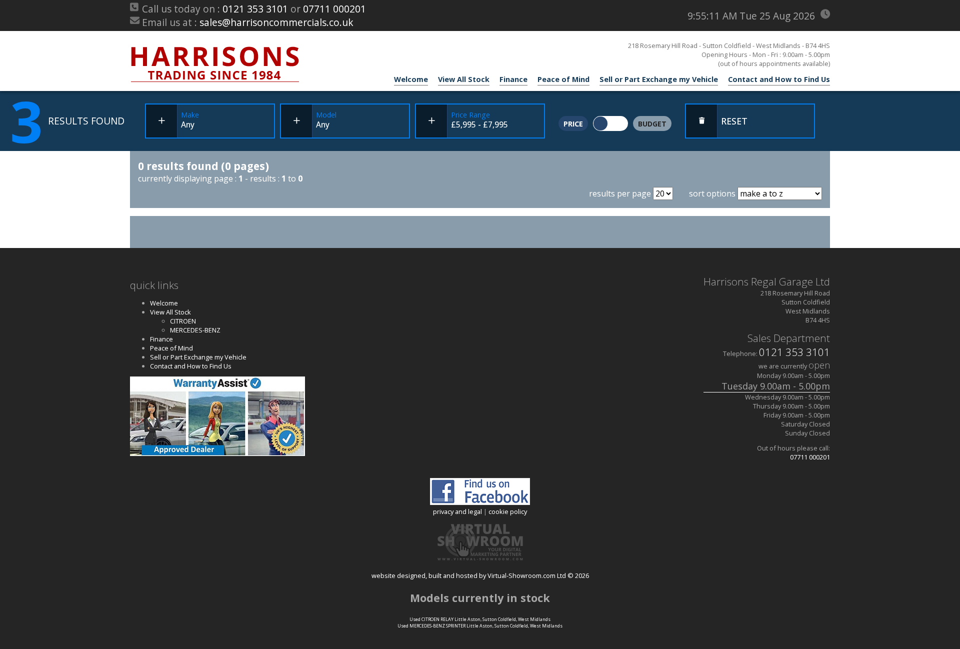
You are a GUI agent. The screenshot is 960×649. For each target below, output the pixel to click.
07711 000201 (334, 9)
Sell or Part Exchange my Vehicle (659, 79)
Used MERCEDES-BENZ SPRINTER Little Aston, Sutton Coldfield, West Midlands (480, 625)
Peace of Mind (564, 79)
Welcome (411, 79)
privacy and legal (457, 511)
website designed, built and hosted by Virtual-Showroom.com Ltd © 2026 (480, 575)
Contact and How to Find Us (779, 79)
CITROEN (183, 321)
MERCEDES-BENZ (195, 330)
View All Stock (464, 79)
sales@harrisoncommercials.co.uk (277, 22)
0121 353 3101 (255, 9)
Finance (514, 79)
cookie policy (507, 511)
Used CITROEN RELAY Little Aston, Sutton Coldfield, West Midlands (480, 619)
